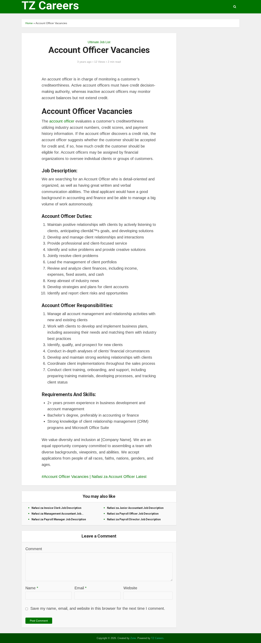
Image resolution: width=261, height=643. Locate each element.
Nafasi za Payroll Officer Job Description (133, 513)
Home (29, 23)
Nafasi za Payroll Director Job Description (134, 519)
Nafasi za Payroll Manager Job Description (59, 519)
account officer (61, 121)
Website (130, 588)
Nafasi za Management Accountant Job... (57, 513)
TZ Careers (50, 5)
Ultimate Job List (99, 42)
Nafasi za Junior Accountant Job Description (135, 507)
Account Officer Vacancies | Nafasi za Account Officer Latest (95, 476)
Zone (133, 638)
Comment (33, 549)
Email (81, 588)
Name (31, 588)
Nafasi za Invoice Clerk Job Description (56, 507)
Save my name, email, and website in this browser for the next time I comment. (97, 608)
